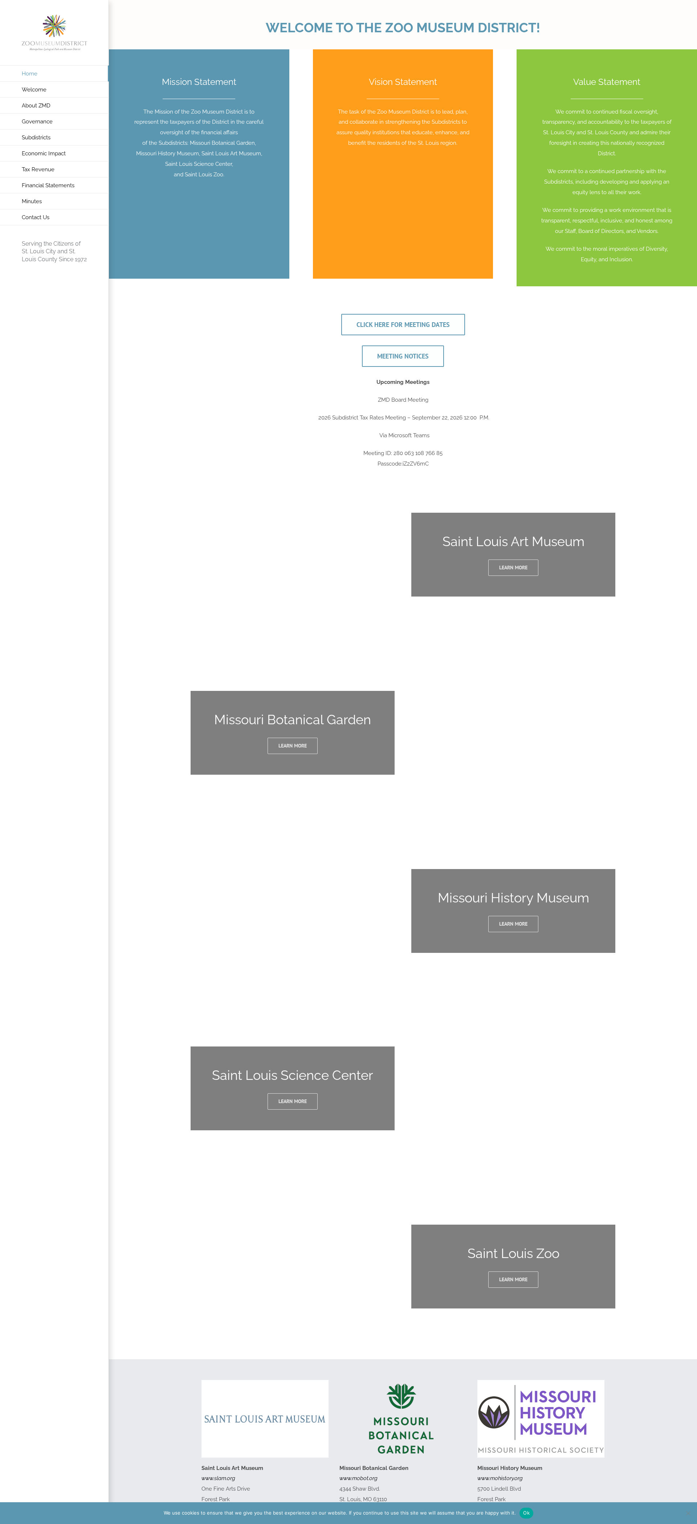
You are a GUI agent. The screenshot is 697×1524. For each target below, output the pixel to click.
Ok (526, 1513)
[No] (688, 1513)
